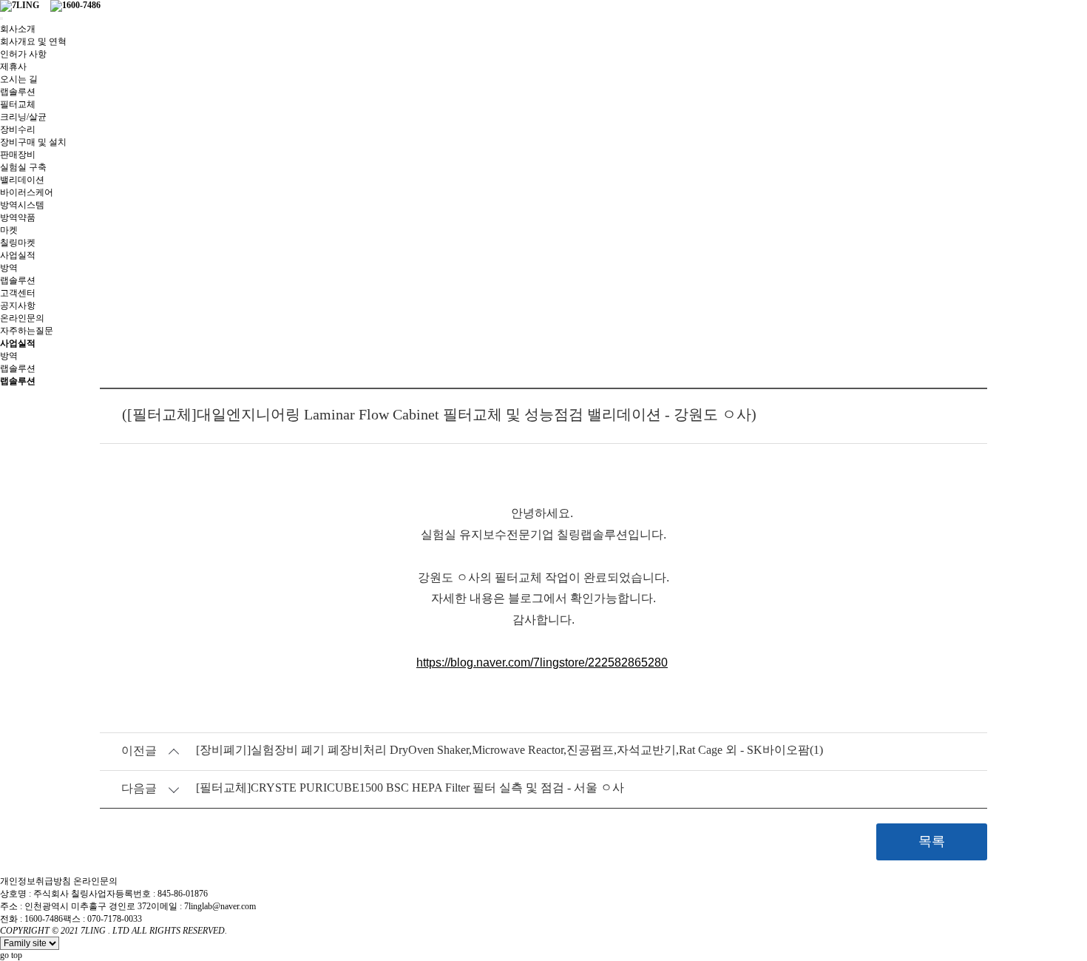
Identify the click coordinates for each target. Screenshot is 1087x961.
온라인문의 (95, 881)
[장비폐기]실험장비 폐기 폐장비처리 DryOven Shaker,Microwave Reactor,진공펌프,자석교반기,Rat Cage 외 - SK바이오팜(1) (509, 749)
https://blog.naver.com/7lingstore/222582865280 (542, 662)
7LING (93, 930)
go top (11, 955)
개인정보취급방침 (35, 881)
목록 (931, 841)
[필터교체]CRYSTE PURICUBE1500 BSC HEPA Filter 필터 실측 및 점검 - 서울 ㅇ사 (410, 787)
